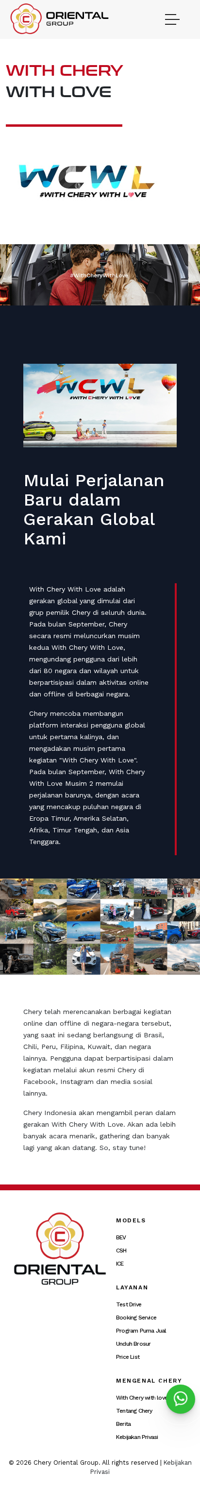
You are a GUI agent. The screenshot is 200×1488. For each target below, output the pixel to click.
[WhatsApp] (180, 1399)
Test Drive (128, 1304)
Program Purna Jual (141, 1330)
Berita (123, 1423)
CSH (121, 1250)
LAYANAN (132, 1287)
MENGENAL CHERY (149, 1380)
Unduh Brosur (133, 1343)
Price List (127, 1356)
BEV (121, 1237)
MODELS (131, 1220)
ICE (120, 1263)
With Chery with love (141, 1397)
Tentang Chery (134, 1410)
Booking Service (136, 1317)
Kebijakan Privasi (137, 1437)
